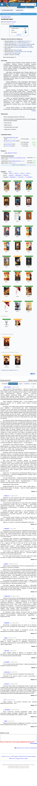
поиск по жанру (21, 7)
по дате (20, 383)
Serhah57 (6, 662)
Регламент (15, 756)
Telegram (17, 758)
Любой (16, 54)
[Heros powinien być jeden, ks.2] (18, 364)
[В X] (34, 373)
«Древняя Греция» (11, 21)
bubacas (6, 495)
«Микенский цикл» (16, 161)
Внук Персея (8, 144)
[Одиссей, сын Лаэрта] (6, 220)
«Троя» (10, 163)
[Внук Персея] (18, 294)
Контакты (24, 756)
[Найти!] (34, 4)
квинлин (6, 528)
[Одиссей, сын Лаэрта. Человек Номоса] (18, 204)
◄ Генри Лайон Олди (7, 10)
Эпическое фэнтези (23, 42)
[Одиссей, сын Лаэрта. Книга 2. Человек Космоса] (6, 250)
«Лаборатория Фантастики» (22, 767)
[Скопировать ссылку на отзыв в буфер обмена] (3, 387)
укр (11, 756)
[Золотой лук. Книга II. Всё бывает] (29, 310)
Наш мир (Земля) (17, 47)
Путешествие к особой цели (12, 53)
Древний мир (16, 50)
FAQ (20, 756)
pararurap (7, 672)
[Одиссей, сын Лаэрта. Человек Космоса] (29, 204)
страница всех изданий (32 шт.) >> (10, 370)
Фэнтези (16, 41)
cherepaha (7, 709)
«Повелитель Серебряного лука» (17, 157)
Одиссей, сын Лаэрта (10, 140)
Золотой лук (8, 146)
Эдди (5, 638)
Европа (26, 47)
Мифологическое (25, 41)
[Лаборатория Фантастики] (7, 4)
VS (5, 699)
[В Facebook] (33, 373)
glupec (34, 110)
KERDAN (6, 623)
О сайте (3, 756)
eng (7, 756)
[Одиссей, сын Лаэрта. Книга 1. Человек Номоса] (29, 235)
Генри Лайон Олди (6, 17)
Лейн (5, 721)
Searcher (6, 650)
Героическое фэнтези (10, 42)
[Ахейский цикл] (18, 219)
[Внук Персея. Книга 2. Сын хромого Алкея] (29, 280)
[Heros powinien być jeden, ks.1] (6, 364)
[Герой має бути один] (6, 345)
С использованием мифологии (25, 44)
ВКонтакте (12, 758)
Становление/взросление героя (22, 51)
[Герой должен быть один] (6, 190)
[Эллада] (29, 265)
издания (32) (19, 10)
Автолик (6, 684)
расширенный (30, 7)
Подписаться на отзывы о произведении (26, 748)
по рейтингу (27, 383)
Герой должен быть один (11, 137)
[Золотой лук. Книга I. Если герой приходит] (18, 309)
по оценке (33, 383)
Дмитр (6, 564)
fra (9, 756)
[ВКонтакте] (31, 373)
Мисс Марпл (7, 387)
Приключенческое (17, 45)
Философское (27, 45)
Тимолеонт (7, 596)
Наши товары (24, 758)
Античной (7, 45)
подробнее (18, 34)
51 (15, 57)
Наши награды (31, 756)
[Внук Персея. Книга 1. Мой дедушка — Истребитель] (6, 280)
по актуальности (13, 383)
